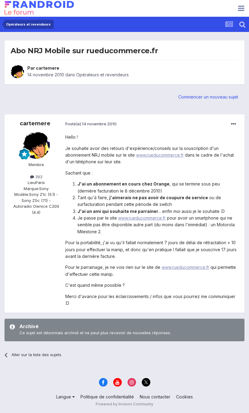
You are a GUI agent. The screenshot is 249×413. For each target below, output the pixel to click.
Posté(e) (91, 123)
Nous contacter (155, 396)
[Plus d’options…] (233, 124)
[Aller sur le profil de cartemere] (17, 71)
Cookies (184, 396)
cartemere (47, 68)
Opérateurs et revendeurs (102, 74)
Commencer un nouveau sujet (208, 96)
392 (38, 176)
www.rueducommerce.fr (160, 155)
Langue (64, 396)
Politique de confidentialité (107, 396)
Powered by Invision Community (124, 404)
